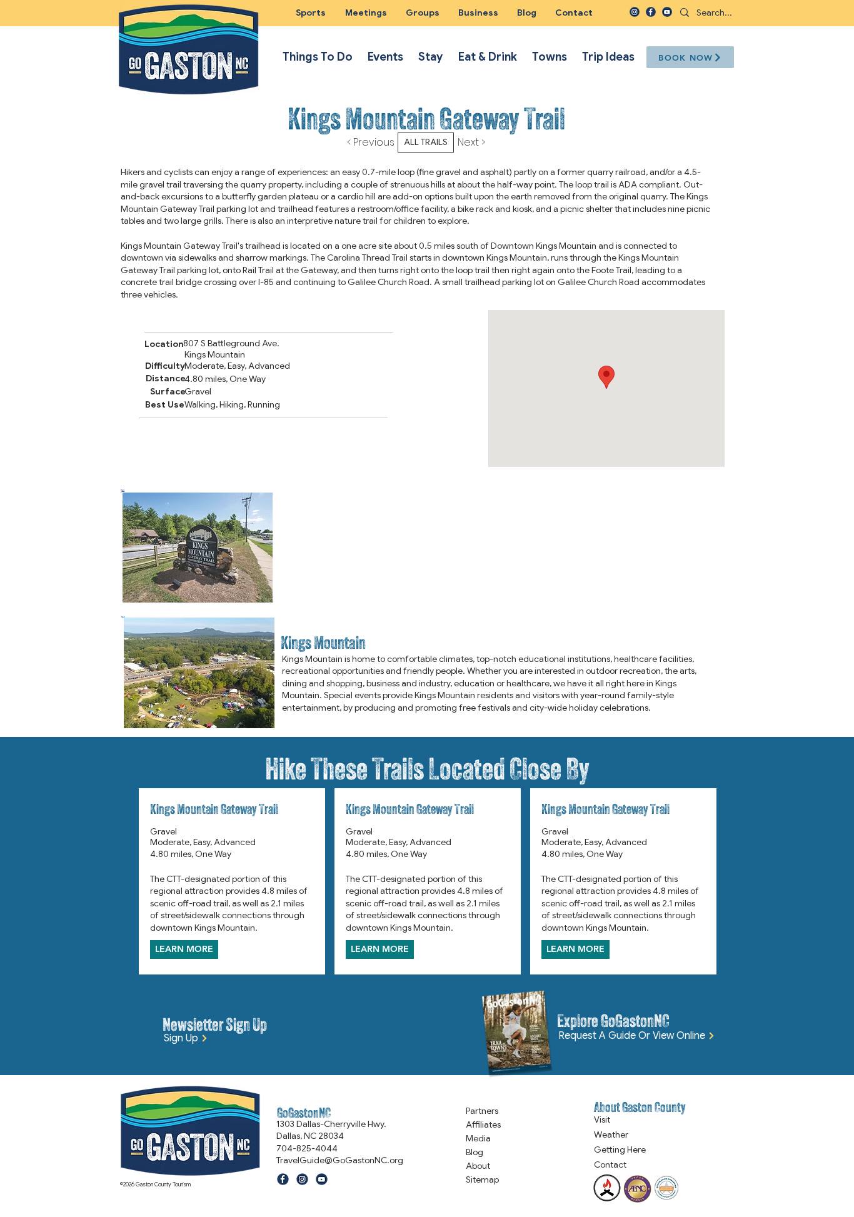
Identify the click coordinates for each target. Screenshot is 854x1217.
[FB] (650, 12)
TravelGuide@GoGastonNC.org (339, 1160)
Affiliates (483, 1124)
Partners (482, 1110)
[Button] (426, 547)
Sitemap (482, 1179)
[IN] (634, 12)
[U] (667, 12)
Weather (611, 1134)
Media (478, 1138)
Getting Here (620, 1149)
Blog (474, 1152)
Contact (610, 1164)
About (478, 1165)
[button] (422, 12)
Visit (602, 1119)
